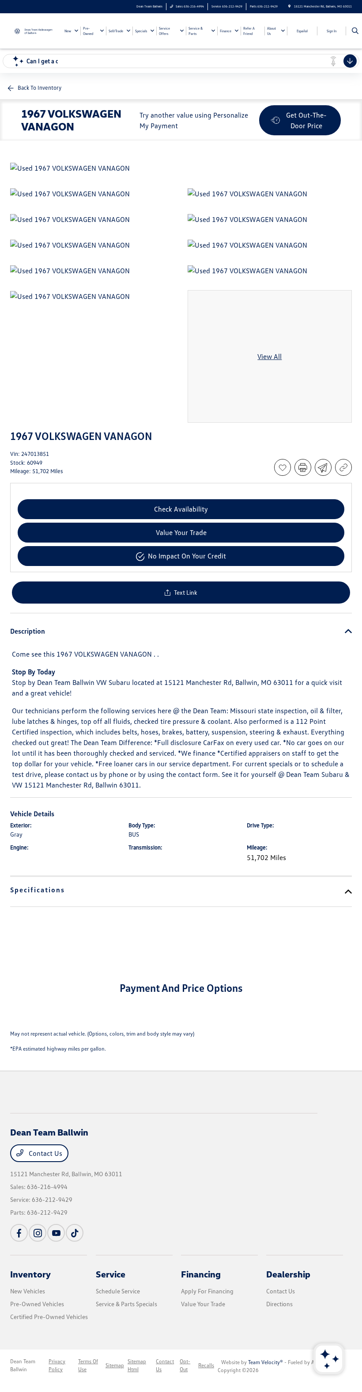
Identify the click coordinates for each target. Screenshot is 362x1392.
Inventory (30, 1274)
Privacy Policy (57, 1365)
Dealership (288, 1274)
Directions (279, 1304)
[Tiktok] (74, 1233)
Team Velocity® (265, 1362)
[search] (355, 31)
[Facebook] (19, 1233)
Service (110, 1274)
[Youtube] (56, 1233)
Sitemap (115, 1365)
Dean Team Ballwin (22, 1365)
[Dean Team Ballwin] (34, 30)
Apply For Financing (207, 1291)
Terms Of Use (88, 1365)
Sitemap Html (137, 1365)
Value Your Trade (203, 1304)
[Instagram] (37, 1233)
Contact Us (44, 1153)
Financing (201, 1274)
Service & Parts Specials (126, 1304)
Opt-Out (185, 1365)
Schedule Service (118, 1291)
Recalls (206, 1365)
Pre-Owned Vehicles (37, 1304)
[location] (289, 6)
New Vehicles (27, 1291)
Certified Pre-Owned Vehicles (49, 1316)
